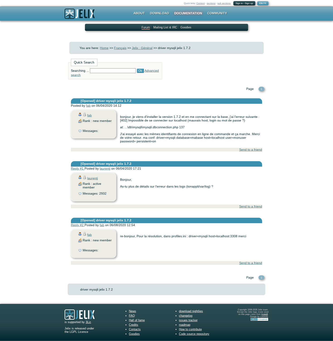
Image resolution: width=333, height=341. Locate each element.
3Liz (88, 322)
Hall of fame (137, 320)
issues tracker (188, 320)
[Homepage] (80, 17)
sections (211, 3)
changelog (185, 315)
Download (159, 13)
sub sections (224, 3)
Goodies (186, 27)
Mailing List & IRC (165, 27)
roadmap (184, 324)
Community (217, 13)
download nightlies (191, 311)
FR (264, 3)
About (139, 13)
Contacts (135, 329)
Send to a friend (250, 149)
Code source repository (194, 334)
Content (200, 3)
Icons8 (264, 314)
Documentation (188, 13)
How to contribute (190, 329)
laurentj (105, 168)
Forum (146, 27)
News (132, 311)
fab (88, 105)
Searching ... (80, 70)
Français (120, 48)
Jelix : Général (142, 48)
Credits (133, 324)
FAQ (132, 315)
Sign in (239, 3)
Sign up (249, 3)
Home (104, 48)
